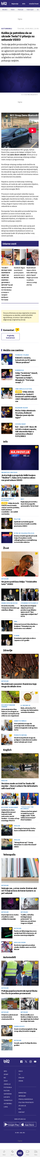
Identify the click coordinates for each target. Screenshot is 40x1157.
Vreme (21, 1081)
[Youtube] (35, 1062)
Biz (5, 1078)
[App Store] (28, 1124)
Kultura (7, 1091)
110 (11, 389)
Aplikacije (22, 1106)
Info (5, 1071)
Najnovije (15, 4)
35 (10, 622)
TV (19, 1074)
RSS (20, 1109)
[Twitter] (26, 1062)
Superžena (8, 1094)
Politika (17, 519)
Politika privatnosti (26, 1102)
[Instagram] (30, 1062)
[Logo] (4, 3)
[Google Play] (11, 1124)
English (4, 780)
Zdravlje (7, 1084)
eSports (7, 1097)
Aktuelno (5, 579)
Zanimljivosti (19, 1026)
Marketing (22, 1093)
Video (21, 1071)
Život (6, 1081)
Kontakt (22, 1112)
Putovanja (8, 1087)
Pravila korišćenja (26, 1099)
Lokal (6, 1107)
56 (10, 370)
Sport (6, 1074)
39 (10, 408)
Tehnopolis (8, 1100)
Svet (22, 499)
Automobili (6, 28)
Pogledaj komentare (10, 336)
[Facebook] (21, 1062)
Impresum (22, 1096)
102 (11, 355)
